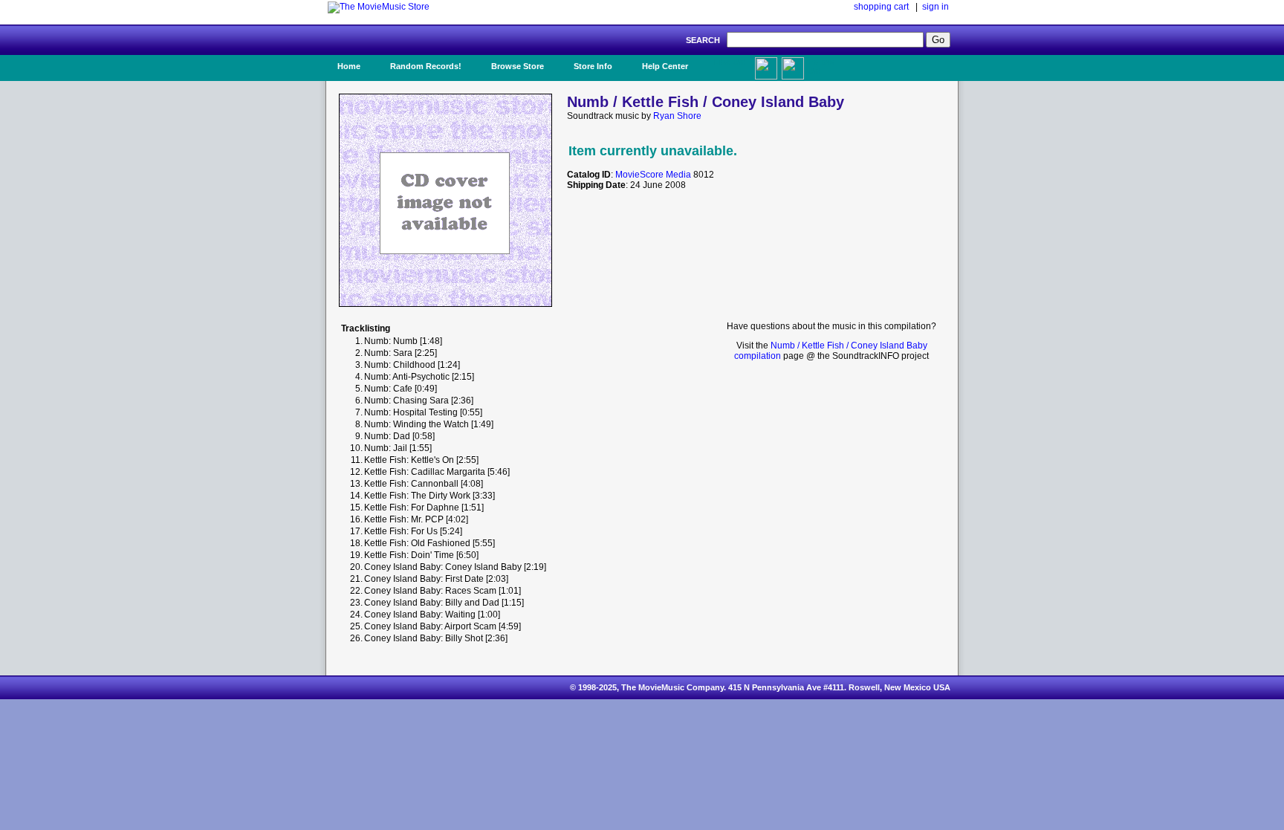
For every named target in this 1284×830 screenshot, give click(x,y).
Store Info (593, 66)
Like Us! (730, 61)
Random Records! (425, 66)
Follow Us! (821, 66)
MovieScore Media (653, 174)
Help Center (665, 66)
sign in (935, 6)
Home (348, 66)
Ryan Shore (677, 116)
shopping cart (881, 6)
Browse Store (517, 66)
